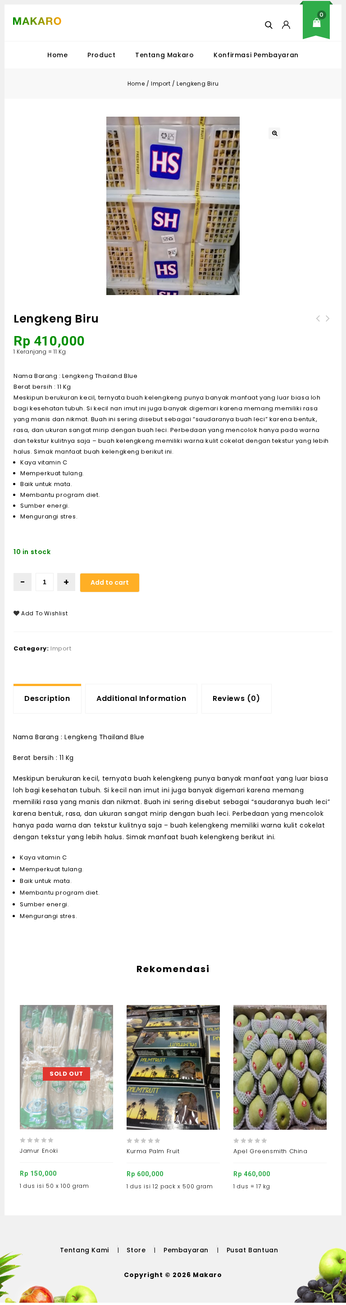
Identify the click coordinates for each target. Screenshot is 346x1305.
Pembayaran (186, 1250)
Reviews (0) (236, 698)
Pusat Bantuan (252, 1250)
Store (136, 1250)
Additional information (141, 698)
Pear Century (328, 324)
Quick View (97, 1045)
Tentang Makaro (164, 54)
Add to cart (110, 582)
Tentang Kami (84, 1250)
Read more (56, 1045)
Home (57, 54)
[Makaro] (37, 21)
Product (101, 54)
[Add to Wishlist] (35, 1045)
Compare (77, 1045)
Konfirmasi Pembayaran (256, 54)
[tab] (47, 699)
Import (161, 83)
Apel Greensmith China (318, 324)
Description (47, 698)
